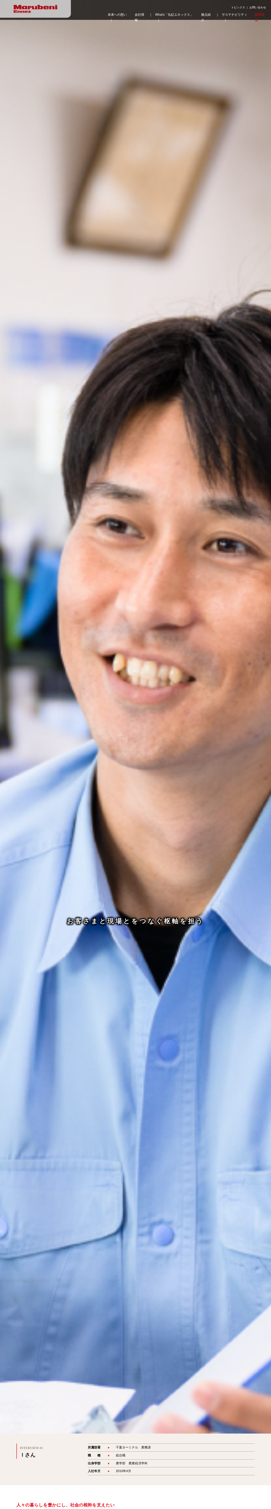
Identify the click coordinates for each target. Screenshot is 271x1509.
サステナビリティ (234, 14)
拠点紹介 (206, 17)
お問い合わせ (257, 7)
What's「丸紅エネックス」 (174, 14)
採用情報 (259, 17)
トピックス (238, 7)
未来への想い (117, 14)
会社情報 (139, 17)
